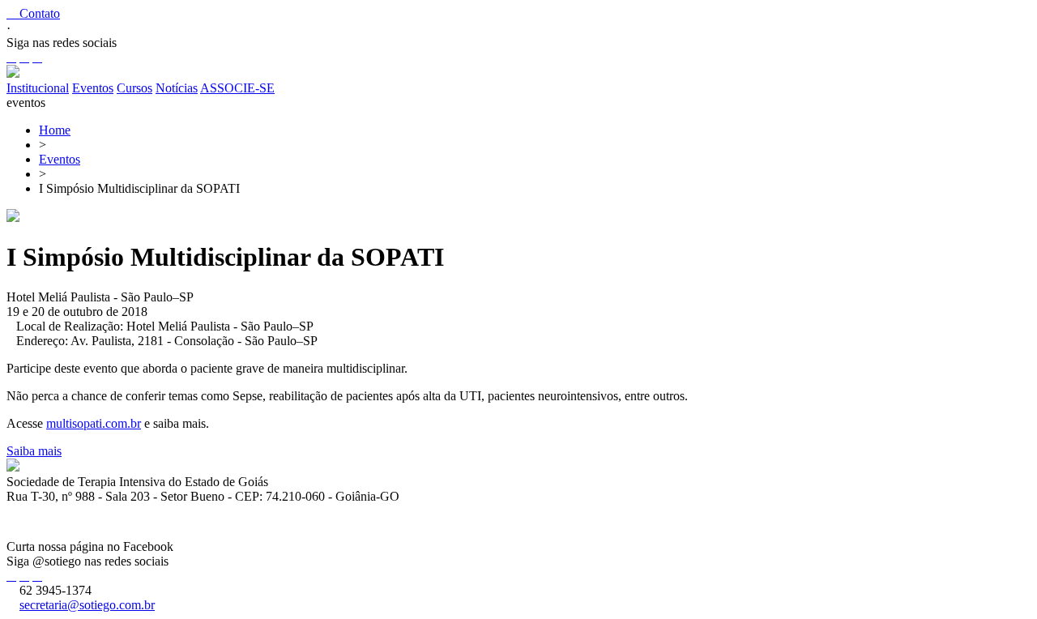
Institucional (37, 88)
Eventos (92, 88)
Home (54, 130)
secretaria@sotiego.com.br (87, 605)
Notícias (177, 88)
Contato (33, 13)
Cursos (134, 88)
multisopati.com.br (93, 423)
